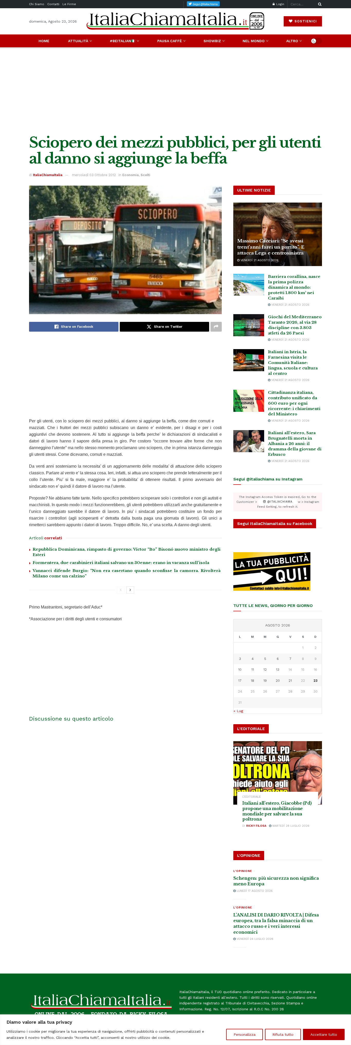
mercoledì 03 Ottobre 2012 (94, 175)
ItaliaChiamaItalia (47, 175)
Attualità (78, 41)
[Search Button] (319, 4)
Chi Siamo (36, 4)
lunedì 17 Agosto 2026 (254, 891)
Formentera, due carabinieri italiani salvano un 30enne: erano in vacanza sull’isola (121, 562)
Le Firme (69, 4)
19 (265, 681)
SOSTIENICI (305, 21)
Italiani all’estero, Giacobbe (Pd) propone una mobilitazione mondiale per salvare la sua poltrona (277, 811)
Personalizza (244, 1034)
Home (44, 41)
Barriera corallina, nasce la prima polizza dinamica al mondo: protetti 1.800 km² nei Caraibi (294, 287)
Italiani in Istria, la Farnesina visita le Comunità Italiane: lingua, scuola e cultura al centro (293, 362)
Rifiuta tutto (282, 1034)
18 (252, 681)
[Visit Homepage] (175, 21)
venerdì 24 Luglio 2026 (254, 939)
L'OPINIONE (242, 871)
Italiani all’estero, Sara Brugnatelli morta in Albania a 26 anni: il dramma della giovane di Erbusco (294, 443)
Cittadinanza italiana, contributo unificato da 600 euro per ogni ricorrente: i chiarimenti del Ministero (294, 403)
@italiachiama (279, 502)
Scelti (145, 175)
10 (240, 669)
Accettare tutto (323, 1034)
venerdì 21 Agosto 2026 (259, 260)
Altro (292, 41)
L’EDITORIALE (251, 796)
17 (240, 681)
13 (277, 669)
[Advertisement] (175, 91)
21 (290, 681)
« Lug (238, 711)
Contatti (53, 4)
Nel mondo (254, 41)
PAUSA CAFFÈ (169, 41)
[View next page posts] (130, 590)
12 (265, 669)
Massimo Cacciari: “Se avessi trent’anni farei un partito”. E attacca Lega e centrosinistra (270, 247)
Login (279, 4)
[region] (175, 1029)
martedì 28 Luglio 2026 (290, 826)
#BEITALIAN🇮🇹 (122, 41)
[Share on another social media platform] (216, 327)
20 (278, 681)
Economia (130, 175)
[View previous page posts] (121, 590)
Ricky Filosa (256, 826)
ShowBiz (212, 41)
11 (252, 669)
